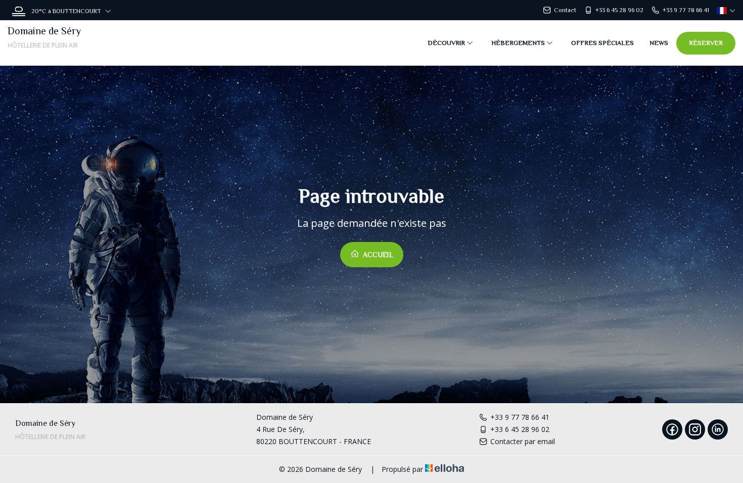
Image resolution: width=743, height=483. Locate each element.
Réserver (706, 42)
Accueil (377, 255)
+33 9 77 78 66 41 (519, 417)
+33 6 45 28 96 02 (519, 429)
